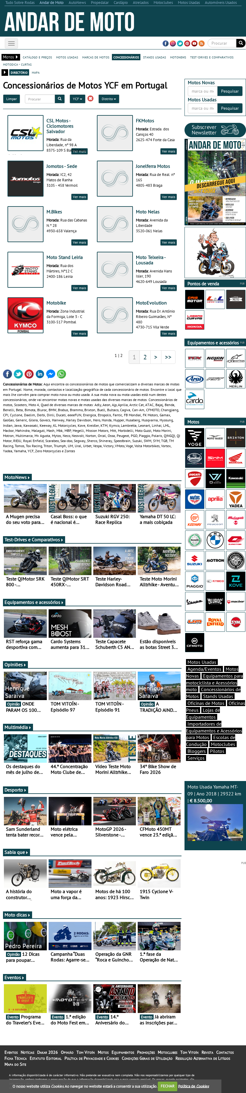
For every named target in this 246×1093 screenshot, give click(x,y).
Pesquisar (230, 91)
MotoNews (15, 477)
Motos (103, 1052)
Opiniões (13, 664)
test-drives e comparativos (211, 57)
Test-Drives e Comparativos (32, 539)
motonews (178, 57)
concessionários (126, 57)
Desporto (13, 790)
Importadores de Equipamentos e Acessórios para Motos (214, 731)
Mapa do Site (15, 1064)
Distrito (108, 99)
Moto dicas (15, 915)
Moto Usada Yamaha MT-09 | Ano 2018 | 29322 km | (214, 793)
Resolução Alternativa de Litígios (203, 1058)
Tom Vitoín (85, 1052)
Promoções (146, 1052)
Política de (193, 1086)
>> (168, 357)
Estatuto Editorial (46, 1058)
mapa (36, 72)
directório (19, 72)
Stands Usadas (218, 696)
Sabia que (14, 852)
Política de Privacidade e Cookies (91, 1058)
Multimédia (16, 727)
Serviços (196, 758)
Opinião (67, 1052)
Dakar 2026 (47, 1052)
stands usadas (154, 57)
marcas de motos (95, 57)
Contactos (225, 1052)
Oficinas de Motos (206, 703)
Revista (207, 1052)
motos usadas (67, 57)
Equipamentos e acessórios (32, 602)
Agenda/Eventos (204, 669)
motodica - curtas (17, 64)
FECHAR (168, 1086)
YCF (76, 99)
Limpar (11, 99)
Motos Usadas (202, 662)
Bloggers (197, 751)
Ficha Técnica (15, 1058)
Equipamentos (123, 1052)
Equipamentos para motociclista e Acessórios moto (214, 683)
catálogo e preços (37, 57)
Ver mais (168, 151)
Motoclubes (223, 744)
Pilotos (217, 751)
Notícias (27, 1052)
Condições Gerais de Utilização (147, 1058)
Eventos (12, 977)
